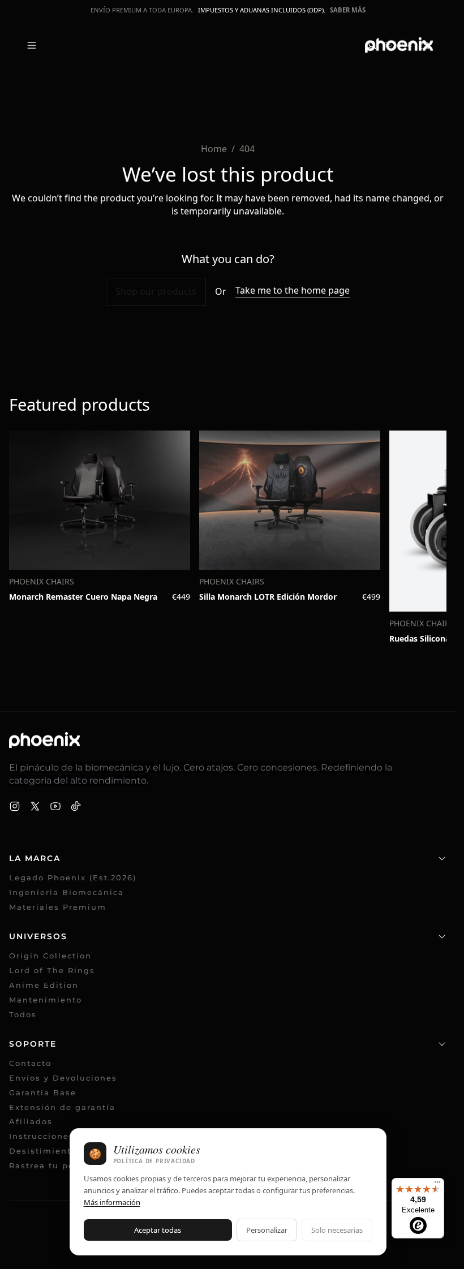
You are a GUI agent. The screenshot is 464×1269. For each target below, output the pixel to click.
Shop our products (155, 291)
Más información (112, 1202)
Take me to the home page (292, 290)
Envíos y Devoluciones (63, 1078)
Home (214, 149)
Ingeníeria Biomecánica (66, 892)
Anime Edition (44, 985)
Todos (23, 1014)
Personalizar (266, 1230)
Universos (38, 936)
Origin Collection (50, 956)
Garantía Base (42, 1093)
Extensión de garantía (62, 1107)
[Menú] (437, 1184)
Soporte (33, 1044)
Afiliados (37, 1121)
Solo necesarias (337, 1230)
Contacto (30, 1063)
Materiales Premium (57, 907)
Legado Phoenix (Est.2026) (72, 878)
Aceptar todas (157, 1230)
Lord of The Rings (52, 970)
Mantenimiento (45, 1000)
